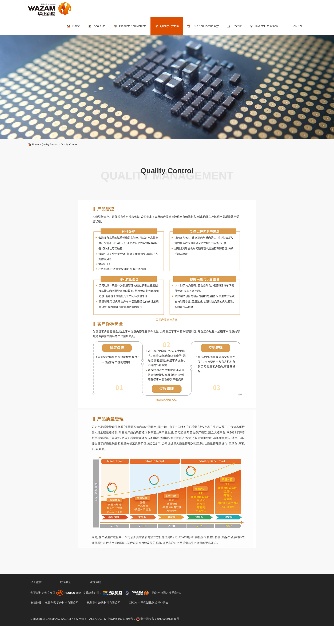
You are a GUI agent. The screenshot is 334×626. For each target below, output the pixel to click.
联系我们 (65, 582)
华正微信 (36, 582)
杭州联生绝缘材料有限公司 (103, 602)
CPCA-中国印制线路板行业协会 (148, 602)
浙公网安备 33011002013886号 (159, 618)
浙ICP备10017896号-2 (122, 618)
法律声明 (95, 582)
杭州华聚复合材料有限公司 (61, 602)
